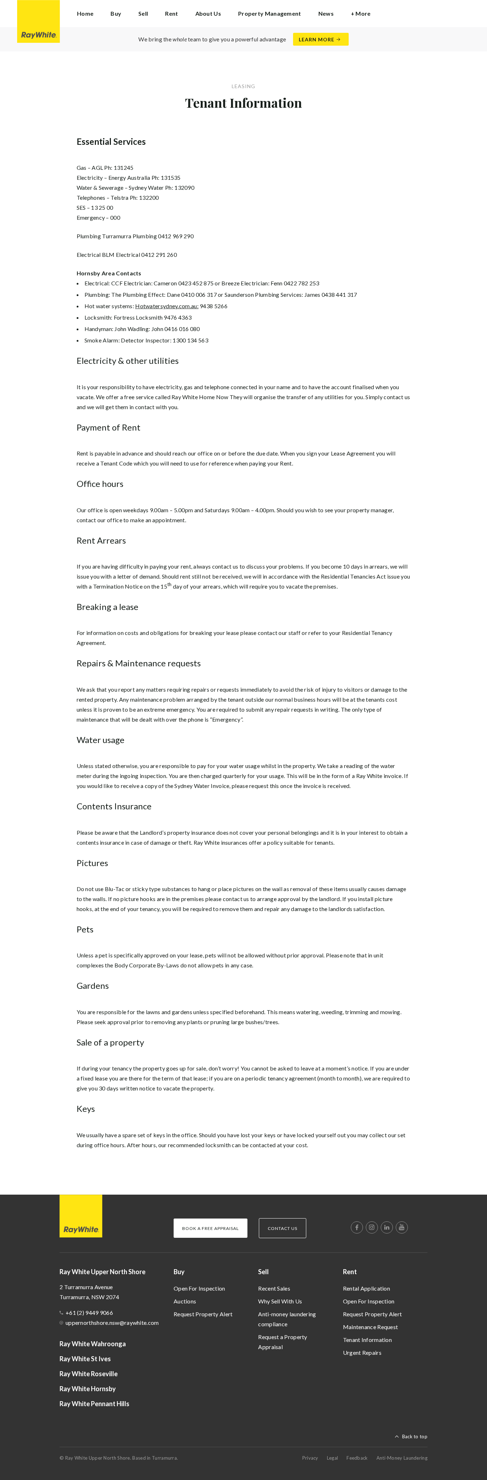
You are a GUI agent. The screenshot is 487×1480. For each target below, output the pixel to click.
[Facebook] (357, 1227)
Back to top (414, 1436)
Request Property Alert (203, 1314)
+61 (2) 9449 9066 (89, 1312)
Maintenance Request (370, 1326)
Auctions (185, 1301)
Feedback (357, 1458)
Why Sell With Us (280, 1301)
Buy (179, 1272)
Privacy (310, 1458)
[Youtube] (402, 1227)
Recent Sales (274, 1288)
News (326, 13)
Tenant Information (367, 1339)
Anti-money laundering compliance (287, 1319)
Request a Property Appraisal (282, 1341)
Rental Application (366, 1288)
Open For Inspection (199, 1288)
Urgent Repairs (362, 1352)
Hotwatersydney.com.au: (167, 305)
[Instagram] (372, 1227)
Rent (350, 1272)
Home (85, 13)
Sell (263, 1272)
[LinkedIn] (387, 1227)
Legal (332, 1458)
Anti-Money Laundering (401, 1458)
